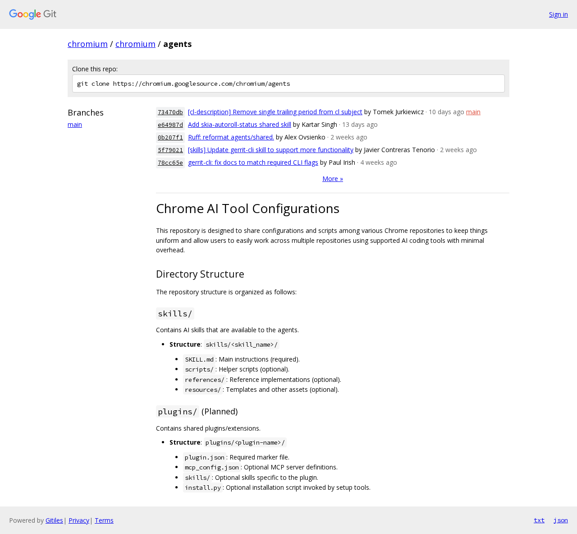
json (561, 520)
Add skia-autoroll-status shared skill (239, 124)
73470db (170, 112)
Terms (104, 520)
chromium (88, 43)
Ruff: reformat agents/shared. (231, 137)
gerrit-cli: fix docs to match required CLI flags (253, 162)
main (75, 124)
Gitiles (54, 520)
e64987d (170, 125)
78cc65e (170, 163)
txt (539, 520)
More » (332, 178)
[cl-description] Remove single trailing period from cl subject (275, 111)
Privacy (79, 520)
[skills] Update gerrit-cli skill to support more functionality (270, 149)
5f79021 (170, 150)
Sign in (558, 14)
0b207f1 (170, 137)
